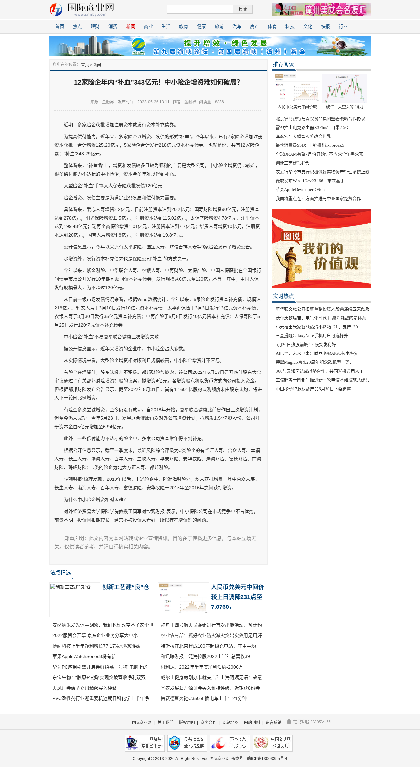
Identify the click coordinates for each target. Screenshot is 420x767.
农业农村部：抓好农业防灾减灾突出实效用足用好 (211, 635)
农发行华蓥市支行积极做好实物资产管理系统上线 (322, 171)
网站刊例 (252, 722)
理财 (95, 26)
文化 (307, 26)
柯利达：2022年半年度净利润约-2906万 (202, 667)
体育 (272, 26)
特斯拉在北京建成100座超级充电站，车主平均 (208, 646)
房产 (254, 26)
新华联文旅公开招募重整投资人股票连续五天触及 (322, 309)
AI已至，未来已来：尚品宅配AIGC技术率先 (317, 353)
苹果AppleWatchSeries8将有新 (84, 656)
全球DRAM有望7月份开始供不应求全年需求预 (319, 154)
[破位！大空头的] (344, 88)
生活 (166, 26)
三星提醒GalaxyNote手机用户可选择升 (312, 335)
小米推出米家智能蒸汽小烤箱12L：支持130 (317, 326)
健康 (201, 26)
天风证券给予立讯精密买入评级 (84, 688)
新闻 (130, 26)
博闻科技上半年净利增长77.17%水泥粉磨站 (97, 646)
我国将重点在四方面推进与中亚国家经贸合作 (318, 198)
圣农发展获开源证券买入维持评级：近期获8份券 (210, 688)
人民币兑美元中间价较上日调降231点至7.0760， (237, 597)
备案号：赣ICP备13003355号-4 (259, 758)
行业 (343, 26)
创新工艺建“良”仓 (125, 587)
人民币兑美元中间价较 (297, 107)
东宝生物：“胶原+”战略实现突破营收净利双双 (99, 677)
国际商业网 (142, 722)
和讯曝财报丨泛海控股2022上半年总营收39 (205, 656)
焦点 (77, 26)
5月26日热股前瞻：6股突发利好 (306, 344)
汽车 (237, 26)
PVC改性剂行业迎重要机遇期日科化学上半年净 (100, 698)
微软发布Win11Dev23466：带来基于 (310, 180)
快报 (325, 26)
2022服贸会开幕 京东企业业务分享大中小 (95, 635)
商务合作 (209, 722)
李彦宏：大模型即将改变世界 (303, 136)
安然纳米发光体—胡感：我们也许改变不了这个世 (103, 625)
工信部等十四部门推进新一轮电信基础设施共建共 (322, 379)
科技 (290, 26)
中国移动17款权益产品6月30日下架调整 (313, 388)
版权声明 (187, 722)
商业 (148, 26)
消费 (112, 26)
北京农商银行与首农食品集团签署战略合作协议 (320, 118)
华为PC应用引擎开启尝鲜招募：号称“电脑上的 (100, 667)
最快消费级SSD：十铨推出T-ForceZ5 (310, 145)
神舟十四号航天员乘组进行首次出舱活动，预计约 (211, 625)
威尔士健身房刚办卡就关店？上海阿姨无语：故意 (211, 677)
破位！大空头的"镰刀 (344, 107)
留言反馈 (274, 722)
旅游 (219, 26)
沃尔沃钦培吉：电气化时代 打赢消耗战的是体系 (321, 317)
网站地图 (230, 722)
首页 (59, 26)
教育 (183, 26)
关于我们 (165, 722)
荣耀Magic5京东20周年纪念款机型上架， (315, 362)
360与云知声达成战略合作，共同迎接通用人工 (320, 371)
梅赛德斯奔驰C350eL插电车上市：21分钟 (204, 698)
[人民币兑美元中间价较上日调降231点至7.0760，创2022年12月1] (297, 88)
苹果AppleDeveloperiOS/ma (301, 189)
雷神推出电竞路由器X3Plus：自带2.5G (312, 127)
